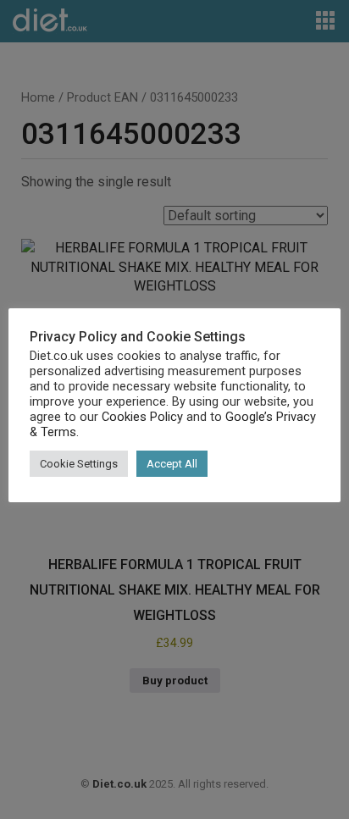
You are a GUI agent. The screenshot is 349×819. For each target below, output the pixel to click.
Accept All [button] (172, 463)
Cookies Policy (142, 416)
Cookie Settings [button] (79, 463)
